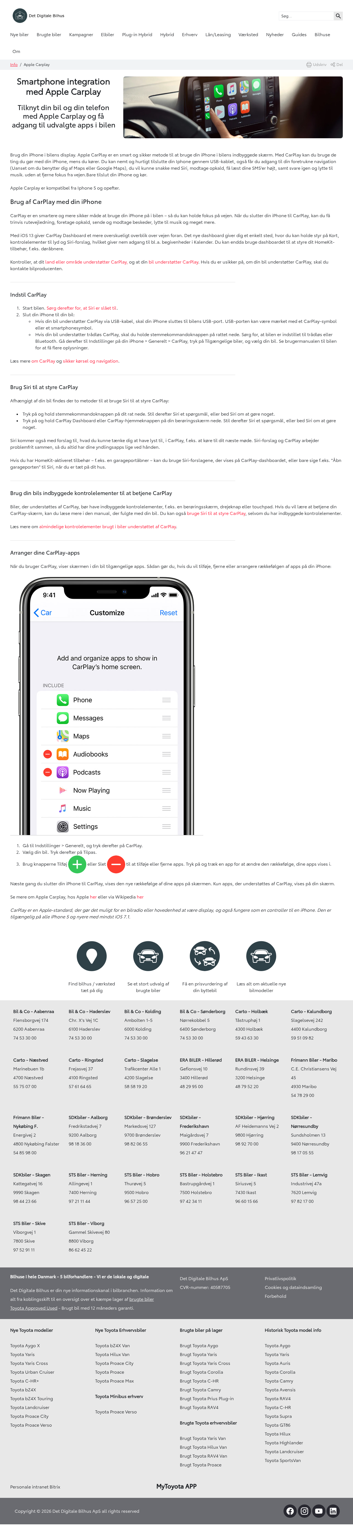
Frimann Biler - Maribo (314, 1060)
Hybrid (167, 34)
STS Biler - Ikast (251, 1174)
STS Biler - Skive (29, 1223)
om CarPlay (43, 361)
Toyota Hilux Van (112, 1354)
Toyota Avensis (280, 1389)
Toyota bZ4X (23, 1389)
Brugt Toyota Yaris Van (203, 1438)
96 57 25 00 (136, 1201)
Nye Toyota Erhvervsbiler (120, 1330)
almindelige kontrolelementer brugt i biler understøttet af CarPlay (107, 526)
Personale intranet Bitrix (35, 1487)
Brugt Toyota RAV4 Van (203, 1456)
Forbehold (275, 1296)
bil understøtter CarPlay (173, 262)
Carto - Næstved (30, 1060)
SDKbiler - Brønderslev (148, 1117)
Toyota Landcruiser (29, 1407)
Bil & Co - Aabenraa (33, 1011)
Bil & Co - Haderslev (89, 1011)
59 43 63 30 (246, 1038)
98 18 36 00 (80, 1144)
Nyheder (275, 34)
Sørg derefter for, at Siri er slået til (82, 308)
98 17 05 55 (302, 1152)
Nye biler (19, 34)
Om (16, 51)
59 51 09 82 (302, 1038)
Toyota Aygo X (25, 1345)
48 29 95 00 (191, 1086)
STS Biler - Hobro (141, 1174)
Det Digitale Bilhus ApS (204, 1278)
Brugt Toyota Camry (200, 1389)
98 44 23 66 (24, 1201)
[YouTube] (318, 1511)
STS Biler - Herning (88, 1174)
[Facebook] (290, 1511)
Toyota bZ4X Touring (31, 1398)
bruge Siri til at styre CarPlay (216, 513)
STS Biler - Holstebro (201, 1174)
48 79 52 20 (246, 1086)
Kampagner (81, 34)
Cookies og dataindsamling (293, 1287)
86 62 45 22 (80, 1250)
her (93, 897)
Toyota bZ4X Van (112, 1345)
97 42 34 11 (191, 1201)
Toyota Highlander (284, 1442)
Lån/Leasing (218, 34)
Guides (299, 34)
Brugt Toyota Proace (200, 1464)
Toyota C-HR (278, 1407)
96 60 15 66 (246, 1201)
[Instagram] (304, 1511)
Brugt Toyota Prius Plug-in (207, 1398)
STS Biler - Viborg (86, 1223)
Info (14, 64)
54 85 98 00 (24, 1152)
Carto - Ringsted (86, 1060)
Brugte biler (49, 34)
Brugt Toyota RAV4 (199, 1407)
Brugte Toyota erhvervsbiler (208, 1423)
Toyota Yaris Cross (29, 1363)
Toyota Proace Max (114, 1381)
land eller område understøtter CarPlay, (86, 262)
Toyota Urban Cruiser (32, 1372)
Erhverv (189, 34)
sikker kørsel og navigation (90, 361)
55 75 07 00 (24, 1086)
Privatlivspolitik (280, 1278)
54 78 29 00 (302, 1095)
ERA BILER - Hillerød (201, 1060)
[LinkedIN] (333, 1511)
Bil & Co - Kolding (142, 1011)
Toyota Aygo (277, 1345)
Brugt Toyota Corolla (201, 1372)
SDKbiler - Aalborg (88, 1117)
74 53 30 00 (24, 1038)
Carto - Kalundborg (311, 1011)
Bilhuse (322, 34)
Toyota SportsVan (283, 1460)
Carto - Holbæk (251, 1011)
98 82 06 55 (136, 1144)
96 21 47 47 (191, 1152)
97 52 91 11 (24, 1250)
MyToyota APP (176, 1486)
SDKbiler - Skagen (31, 1174)
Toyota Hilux (277, 1434)
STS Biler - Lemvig (309, 1174)
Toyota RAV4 (278, 1398)
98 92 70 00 (246, 1144)
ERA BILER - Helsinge (257, 1060)
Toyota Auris (277, 1363)
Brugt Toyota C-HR (199, 1381)
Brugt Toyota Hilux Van (203, 1447)
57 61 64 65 (80, 1086)
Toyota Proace (109, 1372)
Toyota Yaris (22, 1354)
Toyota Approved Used (33, 1308)
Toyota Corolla (280, 1372)
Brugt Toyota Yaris (198, 1354)
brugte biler (141, 1299)
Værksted (248, 34)
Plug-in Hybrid (137, 34)
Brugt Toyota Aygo (199, 1345)
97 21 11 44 (79, 1201)
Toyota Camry (279, 1381)
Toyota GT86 (277, 1425)
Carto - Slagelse (141, 1060)
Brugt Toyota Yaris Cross (205, 1363)
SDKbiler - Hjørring (254, 1117)
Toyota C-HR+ (24, 1381)
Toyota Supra (278, 1416)
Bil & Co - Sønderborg (202, 1011)
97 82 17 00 (302, 1201)
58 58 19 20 (135, 1086)
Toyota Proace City (29, 1416)
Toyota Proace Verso (31, 1425)
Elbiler (107, 34)
